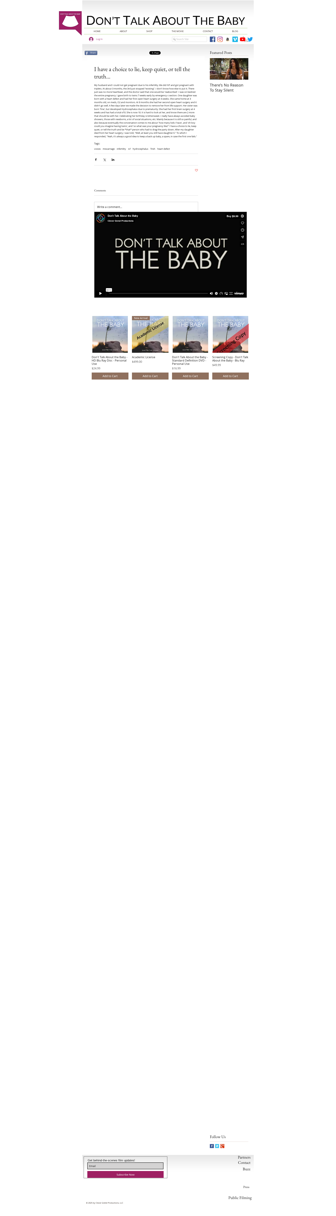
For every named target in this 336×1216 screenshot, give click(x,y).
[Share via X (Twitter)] (104, 159)
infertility (121, 148)
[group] (170, 348)
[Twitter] (250, 39)
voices (97, 148)
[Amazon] (227, 39)
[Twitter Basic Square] (217, 1146)
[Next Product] (254, 334)
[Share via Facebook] (95, 159)
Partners (244, 1157)
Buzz (246, 1169)
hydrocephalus (140, 148)
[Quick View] (110, 334)
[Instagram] (220, 39)
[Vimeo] (235, 39)
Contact (244, 1162)
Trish (152, 148)
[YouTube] (242, 39)
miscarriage (109, 148)
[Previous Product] (87, 334)
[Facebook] (212, 39)
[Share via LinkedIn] (113, 159)
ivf (129, 148)
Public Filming (240, 1197)
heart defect (163, 148)
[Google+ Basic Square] (222, 1146)
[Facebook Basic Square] (212, 1146)
